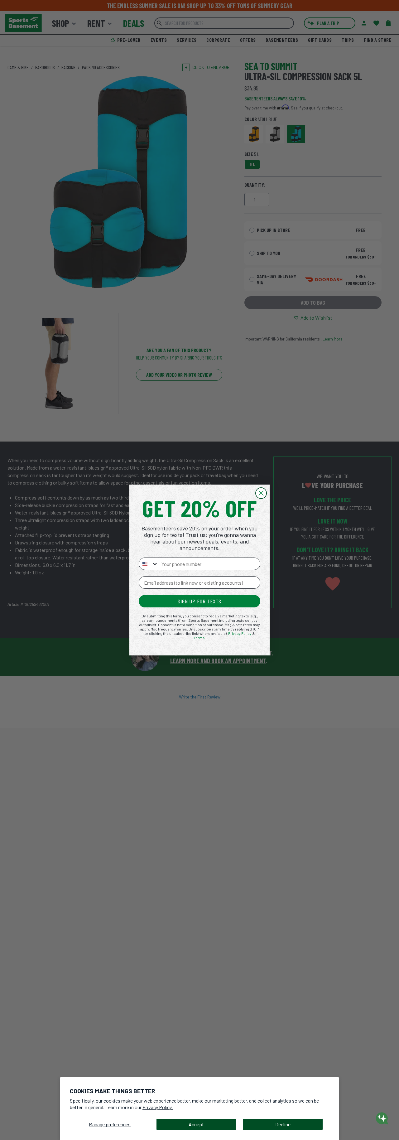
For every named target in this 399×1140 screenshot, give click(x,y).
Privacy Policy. (157, 1107)
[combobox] (148, 564)
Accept (196, 1124)
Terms (199, 637)
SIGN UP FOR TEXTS (199, 601)
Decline (283, 1124)
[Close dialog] (261, 493)
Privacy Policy (240, 633)
